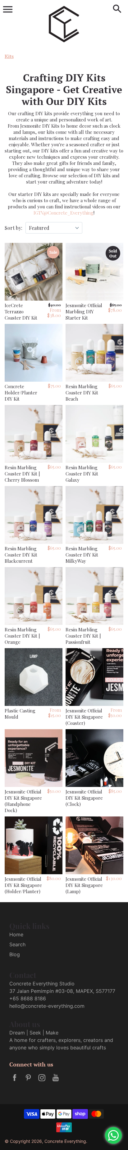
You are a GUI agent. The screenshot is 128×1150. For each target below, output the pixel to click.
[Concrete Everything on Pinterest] (28, 1082)
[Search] (117, 9)
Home (16, 934)
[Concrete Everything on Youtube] (55, 1082)
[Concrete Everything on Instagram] (42, 1082)
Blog (14, 954)
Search (17, 944)
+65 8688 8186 (27, 998)
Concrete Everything (65, 1141)
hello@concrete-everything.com (47, 1006)
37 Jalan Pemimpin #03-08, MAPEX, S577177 (62, 991)
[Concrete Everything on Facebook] (14, 1082)
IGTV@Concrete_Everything (64, 213)
